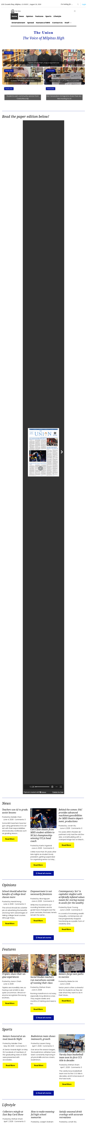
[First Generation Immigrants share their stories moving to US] (64, 93)
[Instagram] (74, 11)
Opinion (29, 16)
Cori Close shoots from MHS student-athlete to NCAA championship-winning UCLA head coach (42, 835)
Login (84, 4)
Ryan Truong (72, 907)
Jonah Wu (71, 825)
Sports (48, 16)
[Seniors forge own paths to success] (64, 76)
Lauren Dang (45, 1043)
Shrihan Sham (45, 987)
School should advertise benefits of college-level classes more (14, 894)
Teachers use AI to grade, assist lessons (15, 811)
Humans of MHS (43, 22)
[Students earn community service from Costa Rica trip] (22, 93)
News (21, 16)
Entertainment (18, 22)
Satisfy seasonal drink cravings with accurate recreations (71, 1114)
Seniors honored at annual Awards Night (14, 1038)
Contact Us (57, 22)
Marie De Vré (72, 981)
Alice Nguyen (44, 898)
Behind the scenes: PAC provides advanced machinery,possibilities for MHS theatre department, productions (71, 815)
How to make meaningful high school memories (43, 1114)
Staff (67, 22)
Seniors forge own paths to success (71, 975)
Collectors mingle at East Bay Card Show (13, 1113)
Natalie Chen (16, 817)
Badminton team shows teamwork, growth (43, 1038)
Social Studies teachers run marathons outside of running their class (42, 980)
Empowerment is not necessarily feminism (41, 893)
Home (14, 16)
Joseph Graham (46, 1122)
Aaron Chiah (16, 981)
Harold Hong (16, 901)
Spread (30, 22)
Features (39, 16)
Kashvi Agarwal (45, 845)
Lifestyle (57, 16)
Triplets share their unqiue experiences (14, 975)
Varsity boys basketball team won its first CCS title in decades (71, 1057)
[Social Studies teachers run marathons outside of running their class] (22, 76)
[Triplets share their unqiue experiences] (43, 58)
